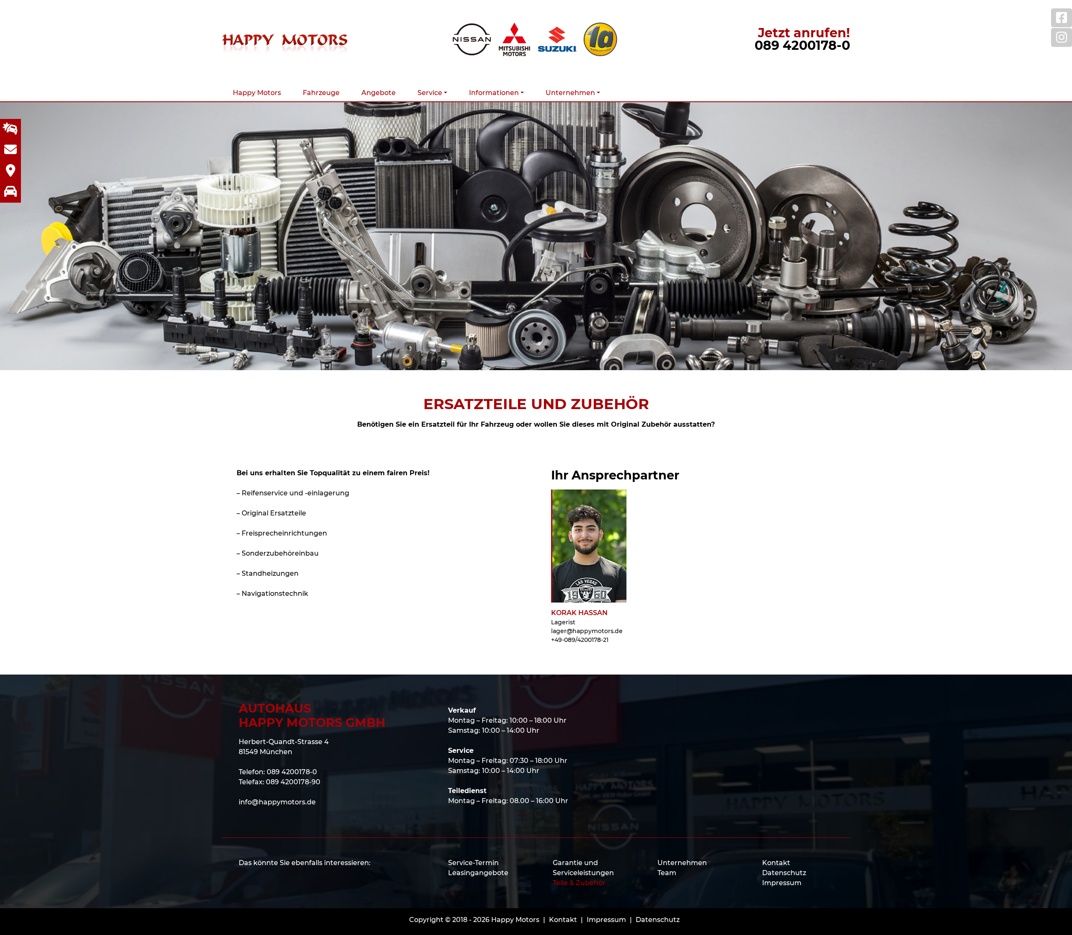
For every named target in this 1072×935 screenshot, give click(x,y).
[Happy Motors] (285, 39)
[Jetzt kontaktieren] (10, 150)
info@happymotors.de (277, 802)
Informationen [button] (494, 93)
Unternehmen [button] (570, 93)
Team (666, 873)
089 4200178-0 (802, 45)
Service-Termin (473, 863)
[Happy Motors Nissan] (472, 39)
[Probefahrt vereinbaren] (10, 192)
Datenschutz (784, 873)
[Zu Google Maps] (10, 171)
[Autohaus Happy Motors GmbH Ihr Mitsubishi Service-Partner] (514, 39)
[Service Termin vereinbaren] (10, 129)
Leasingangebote (478, 873)
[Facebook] (1061, 17)
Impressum (781, 883)
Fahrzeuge (321, 93)
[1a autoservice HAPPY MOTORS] (600, 39)
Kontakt (776, 863)
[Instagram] (1061, 37)
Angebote (378, 93)
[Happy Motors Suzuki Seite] (557, 39)
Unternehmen (682, 863)
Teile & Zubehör (579, 883)
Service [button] (429, 93)
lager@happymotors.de (587, 631)
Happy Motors (257, 93)
